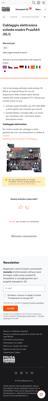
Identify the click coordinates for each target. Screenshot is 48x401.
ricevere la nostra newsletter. (33, 303)
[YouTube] (32, 373)
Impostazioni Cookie (11, 352)
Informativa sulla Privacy (26, 316)
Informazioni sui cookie (12, 343)
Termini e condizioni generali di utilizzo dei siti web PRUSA (22, 335)
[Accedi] (38, 2)
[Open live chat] (41, 394)
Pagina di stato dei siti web (14, 349)
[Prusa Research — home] (6, 9)
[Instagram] (21, 373)
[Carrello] (43, 2)
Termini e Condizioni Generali (15, 331)
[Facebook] (16, 373)
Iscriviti (10, 308)
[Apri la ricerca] (34, 2)
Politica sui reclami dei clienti (15, 346)
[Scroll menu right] (45, 9)
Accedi (12, 221)
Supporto (13, 17)
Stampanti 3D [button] (23, 9)
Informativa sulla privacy (13, 339)
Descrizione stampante (30, 17)
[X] (27, 373)
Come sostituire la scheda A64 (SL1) (25, 182)
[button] (5, 67)
